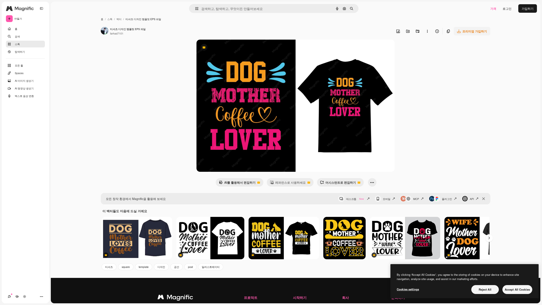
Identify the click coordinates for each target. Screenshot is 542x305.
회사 (345, 297)
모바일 (386, 199)
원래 (221, 48)
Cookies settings (408, 289)
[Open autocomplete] (195, 8)
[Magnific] (175, 298)
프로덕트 (250, 297)
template (144, 267)
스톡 (109, 19)
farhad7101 (116, 33)
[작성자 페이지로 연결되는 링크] (104, 31)
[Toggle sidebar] (41, 8)
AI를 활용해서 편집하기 (237, 183)
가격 (493, 8)
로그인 (507, 8)
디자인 (161, 267)
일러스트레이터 (211, 267)
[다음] (489, 238)
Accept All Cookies (517, 289)
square (126, 267)
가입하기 (528, 8)
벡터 (119, 19)
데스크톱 (355, 199)
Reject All (485, 289)
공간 (176, 267)
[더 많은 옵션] (427, 31)
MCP (416, 199)
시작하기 (300, 297)
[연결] (9, 296)
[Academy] (17, 296)
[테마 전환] (24, 296)
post (190, 267)
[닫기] (483, 198)
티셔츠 (109, 267)
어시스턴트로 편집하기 (338, 183)
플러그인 (447, 199)
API (472, 199)
